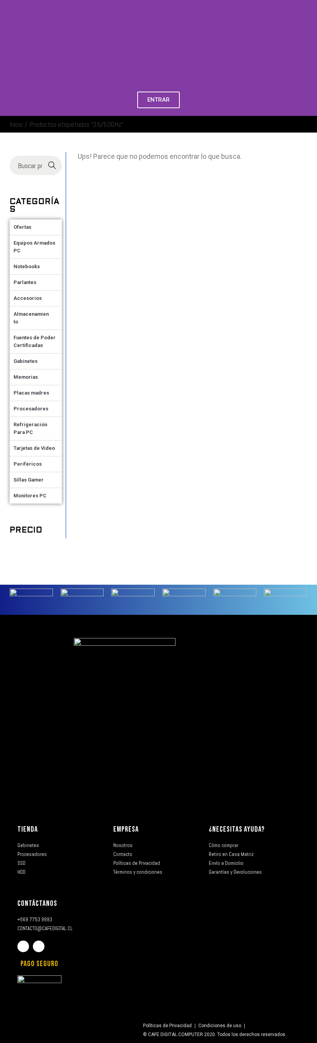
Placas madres (31, 393)
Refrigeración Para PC (30, 428)
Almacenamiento (31, 318)
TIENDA (27, 829)
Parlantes (25, 282)
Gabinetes (25, 361)
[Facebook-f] (23, 946)
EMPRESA (126, 829)
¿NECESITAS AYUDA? (237, 829)
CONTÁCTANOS (37, 903)
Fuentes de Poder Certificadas (35, 341)
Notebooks (27, 266)
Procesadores (31, 409)
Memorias (26, 377)
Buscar (52, 165)
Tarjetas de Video (34, 448)
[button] (7, 58)
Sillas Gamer (29, 480)
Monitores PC (30, 496)
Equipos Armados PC (34, 247)
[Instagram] (38, 946)
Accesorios (28, 298)
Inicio (16, 124)
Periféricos (28, 464)
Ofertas (22, 227)
